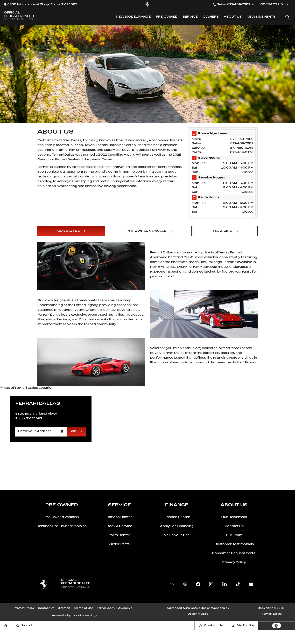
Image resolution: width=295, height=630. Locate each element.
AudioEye (125, 608)
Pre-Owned (167, 17)
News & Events (261, 17)
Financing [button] (222, 231)
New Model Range (133, 17)
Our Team (234, 535)
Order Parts (119, 544)
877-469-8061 (242, 148)
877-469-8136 (242, 152)
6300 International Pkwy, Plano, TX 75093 (42, 4)
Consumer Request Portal (234, 553)
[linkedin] (224, 584)
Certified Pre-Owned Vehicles (62, 526)
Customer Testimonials (234, 544)
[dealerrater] (185, 584)
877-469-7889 (242, 139)
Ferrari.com (106, 608)
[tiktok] (238, 584)
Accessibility (61, 615)
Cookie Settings (85, 615)
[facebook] (198, 584)
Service (190, 17)
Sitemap (64, 608)
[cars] (171, 584)
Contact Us (234, 526)
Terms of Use (83, 608)
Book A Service (119, 526)
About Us (233, 17)
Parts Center (119, 535)
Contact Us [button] (271, 4)
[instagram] (211, 584)
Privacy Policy (234, 562)
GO (74, 431)
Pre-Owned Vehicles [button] (146, 231)
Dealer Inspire (198, 614)
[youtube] (251, 584)
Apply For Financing (177, 526)
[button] (287, 17)
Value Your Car (176, 535)
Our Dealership (234, 517)
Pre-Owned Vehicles (61, 517)
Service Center (119, 517)
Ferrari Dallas (272, 614)
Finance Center (177, 517)
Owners (211, 17)
